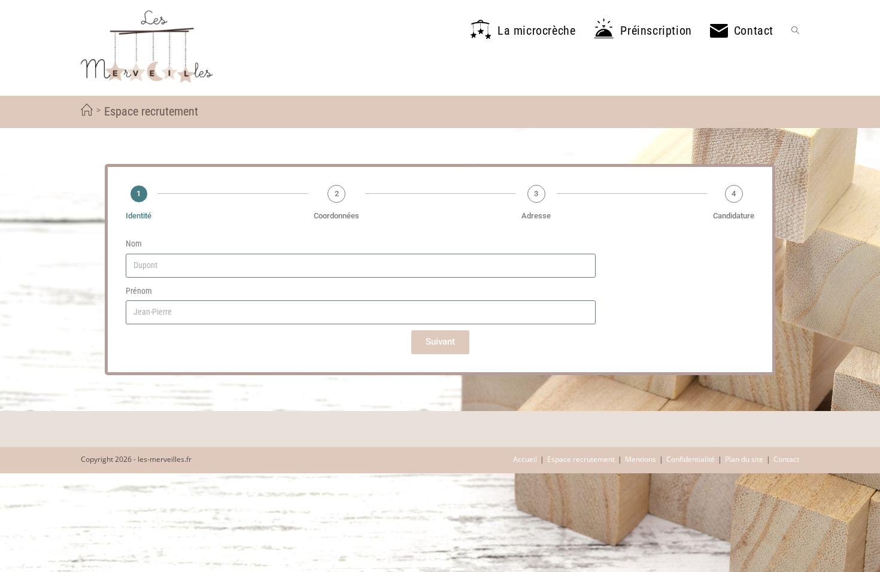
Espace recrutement (581, 459)
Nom (134, 243)
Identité (138, 215)
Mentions (640, 459)
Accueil (525, 459)
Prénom (139, 291)
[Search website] (795, 30)
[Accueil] (87, 111)
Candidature (733, 215)
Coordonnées (336, 215)
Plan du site (744, 459)
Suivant (440, 341)
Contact (786, 459)
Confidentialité (690, 459)
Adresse (536, 215)
